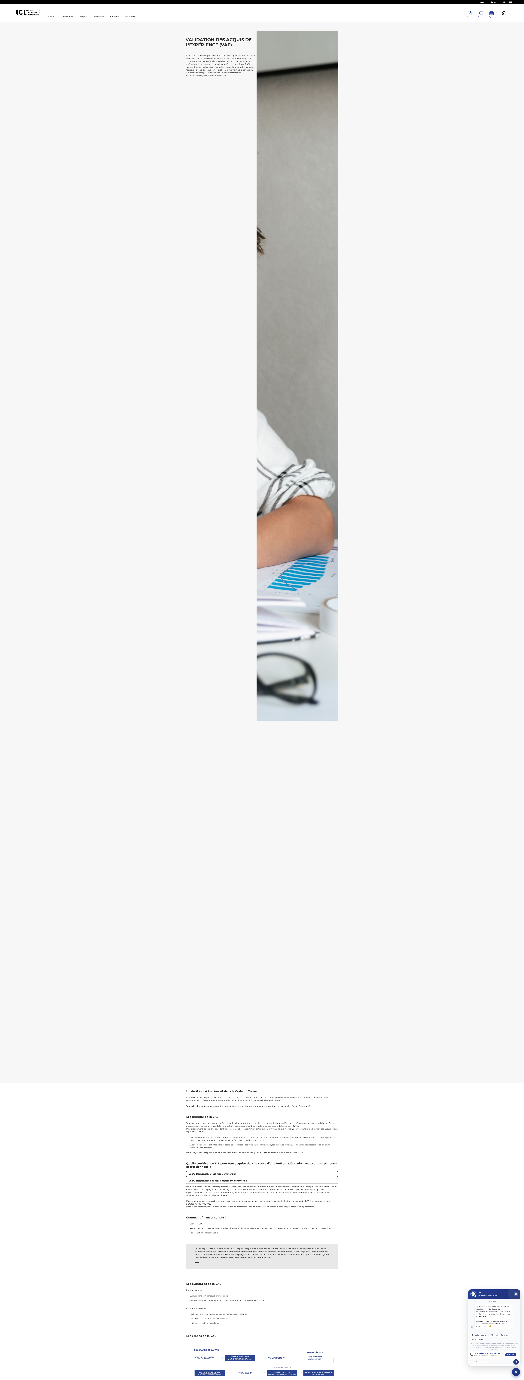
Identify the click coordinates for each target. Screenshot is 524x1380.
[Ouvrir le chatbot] (516, 1372)
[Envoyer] (516, 1362)
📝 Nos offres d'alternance (500, 1335)
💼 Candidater (477, 1339)
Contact (494, 2)
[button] (262, 1174)
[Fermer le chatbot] (516, 1294)
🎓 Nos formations (479, 1335)
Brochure (470, 17)
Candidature (503, 17)
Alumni (482, 2)
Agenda (491, 17)
